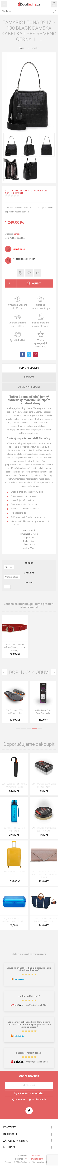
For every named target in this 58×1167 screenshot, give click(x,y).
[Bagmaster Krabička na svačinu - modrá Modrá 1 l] (14, 901)
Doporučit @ (37, 273)
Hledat (55, 11)
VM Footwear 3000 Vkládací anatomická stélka (43, 713)
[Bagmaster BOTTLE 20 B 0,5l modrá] (14, 811)
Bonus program (41, 320)
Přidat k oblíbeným (29, 273)
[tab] (29, 367)
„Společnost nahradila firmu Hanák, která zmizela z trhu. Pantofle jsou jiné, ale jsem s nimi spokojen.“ (29, 1024)
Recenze (29, 377)
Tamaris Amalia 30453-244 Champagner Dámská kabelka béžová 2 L (44, 875)
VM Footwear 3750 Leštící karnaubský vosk (44, 829)
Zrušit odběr (39, 1099)
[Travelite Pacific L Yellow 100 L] (14, 854)
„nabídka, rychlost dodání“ (29, 1053)
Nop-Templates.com (34, 1159)
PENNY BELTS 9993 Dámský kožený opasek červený (15, 647)
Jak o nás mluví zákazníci (29, 954)
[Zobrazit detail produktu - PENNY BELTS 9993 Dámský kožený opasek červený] (15, 628)
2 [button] (23, 728)
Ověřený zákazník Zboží (37, 1005)
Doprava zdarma (17, 320)
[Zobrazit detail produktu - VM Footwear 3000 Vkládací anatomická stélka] (43, 694)
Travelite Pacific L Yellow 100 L (14, 873)
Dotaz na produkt (29, 387)
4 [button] (34, 728)
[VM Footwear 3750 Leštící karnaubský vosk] (44, 811)
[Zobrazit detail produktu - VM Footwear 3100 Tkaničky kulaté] (15, 694)
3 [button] (29, 728)
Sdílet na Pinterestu (35, 354)
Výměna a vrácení (17, 303)
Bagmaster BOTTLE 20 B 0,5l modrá (14, 829)
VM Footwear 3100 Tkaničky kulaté (14, 711)
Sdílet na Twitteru (29, 354)
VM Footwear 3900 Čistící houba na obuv (44, 785)
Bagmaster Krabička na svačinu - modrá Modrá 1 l (14, 920)
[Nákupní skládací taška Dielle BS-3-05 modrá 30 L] (44, 901)
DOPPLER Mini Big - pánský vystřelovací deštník (14, 785)
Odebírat (20, 1099)
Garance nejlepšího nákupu (41, 303)
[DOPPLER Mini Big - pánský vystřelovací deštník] (14, 767)
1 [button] (18, 728)
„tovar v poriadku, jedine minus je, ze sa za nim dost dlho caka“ (29, 969)
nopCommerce (34, 1156)
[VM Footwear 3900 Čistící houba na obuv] (44, 767)
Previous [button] (4, 672)
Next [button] (53, 672)
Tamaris (16, 234)
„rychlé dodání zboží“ (29, 996)
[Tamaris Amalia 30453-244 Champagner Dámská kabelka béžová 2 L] (44, 854)
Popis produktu (29, 368)
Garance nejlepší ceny (20, 273)
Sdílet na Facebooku (22, 354)
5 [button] (40, 728)
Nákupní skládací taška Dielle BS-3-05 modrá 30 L (44, 920)
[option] (15, 703)
